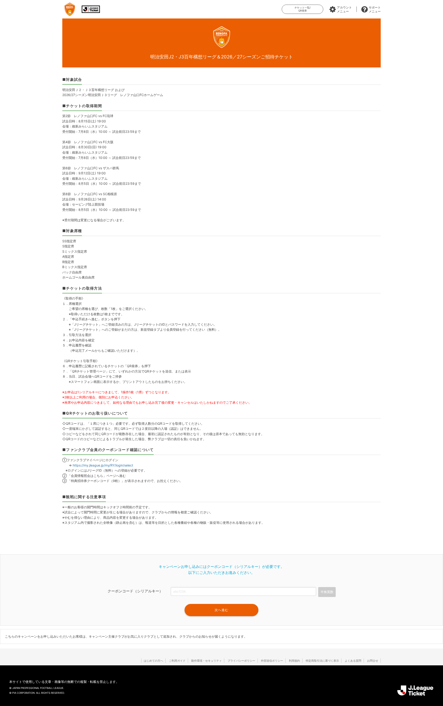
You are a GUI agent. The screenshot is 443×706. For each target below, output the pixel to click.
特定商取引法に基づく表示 (322, 660)
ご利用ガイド (177, 660)
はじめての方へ (153, 660)
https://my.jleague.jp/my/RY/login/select (103, 465)
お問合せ (372, 660)
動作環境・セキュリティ (206, 660)
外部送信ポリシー (272, 660)
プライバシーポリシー (241, 660)
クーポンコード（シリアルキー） (135, 591)
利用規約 (294, 660)
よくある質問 (353, 660)
